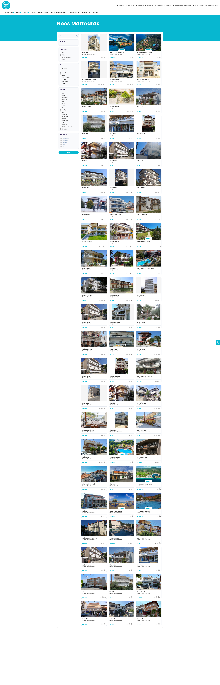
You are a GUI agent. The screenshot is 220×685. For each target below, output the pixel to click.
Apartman (64, 68)
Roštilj (64, 118)
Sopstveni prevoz (67, 57)
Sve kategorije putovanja (58, 12)
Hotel (63, 71)
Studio (64, 79)
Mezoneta (65, 81)
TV (63, 101)
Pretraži (68, 152)
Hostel (64, 73)
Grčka (18, 12)
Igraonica (65, 116)
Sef (63, 108)
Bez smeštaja (66, 77)
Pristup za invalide (67, 127)
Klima (63, 103)
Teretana (65, 97)
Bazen (64, 95)
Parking (64, 99)
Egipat (34, 12)
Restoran (64, 114)
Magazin (95, 12)
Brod (63, 59)
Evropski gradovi (43, 12)
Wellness (65, 124)
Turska (26, 12)
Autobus (64, 53)
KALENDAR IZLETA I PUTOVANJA (80, 12)
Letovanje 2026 (8, 12)
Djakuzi (64, 105)
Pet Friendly (65, 120)
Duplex (64, 83)
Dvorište (64, 129)
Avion (63, 55)
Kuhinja (64, 110)
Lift (63, 122)
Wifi (63, 93)
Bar (63, 112)
